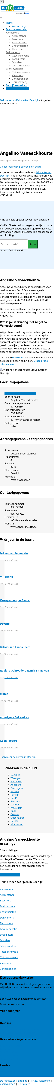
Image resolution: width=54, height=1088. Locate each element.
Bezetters (17, 39)
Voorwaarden (7, 1084)
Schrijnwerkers (14, 68)
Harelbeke (16, 781)
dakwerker (18, 357)
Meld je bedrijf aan (10, 1017)
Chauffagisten (20, 45)
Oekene (14, 814)
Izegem (14, 804)
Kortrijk (14, 794)
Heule (13, 798)
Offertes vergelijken (17, 88)
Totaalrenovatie (21, 65)
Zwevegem (16, 788)
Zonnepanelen (20, 78)
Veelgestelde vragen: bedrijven (17, 1032)
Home (9, 22)
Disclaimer (24, 1084)
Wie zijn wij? (19, 26)
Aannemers (12, 32)
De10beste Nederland (12, 1071)
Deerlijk (15, 775)
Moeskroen (16, 824)
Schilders (17, 62)
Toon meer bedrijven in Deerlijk (18, 757)
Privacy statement (40, 1080)
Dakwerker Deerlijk (27, 100)
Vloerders (17, 75)
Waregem (15, 778)
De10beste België (10, 1075)
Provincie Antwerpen (12, 1045)
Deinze (14, 821)
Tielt (13, 811)
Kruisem (15, 801)
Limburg (5, 1049)
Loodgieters (18, 59)
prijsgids (29, 1004)
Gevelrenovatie (20, 55)
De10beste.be (7, 1080)
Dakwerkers (13, 52)
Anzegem (15, 784)
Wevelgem (16, 807)
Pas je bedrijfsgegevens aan (20, 393)
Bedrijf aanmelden (16, 85)
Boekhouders (19, 42)
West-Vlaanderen (10, 1058)
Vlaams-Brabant (9, 1055)
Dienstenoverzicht (16, 29)
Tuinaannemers (21, 72)
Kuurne (14, 791)
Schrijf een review (10, 874)
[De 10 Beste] (15, 13)
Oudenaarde (17, 817)
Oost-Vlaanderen (9, 1052)
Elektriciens (18, 49)
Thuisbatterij (19, 82)
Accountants (19, 36)
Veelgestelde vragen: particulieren (19, 1029)
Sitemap (22, 1080)
